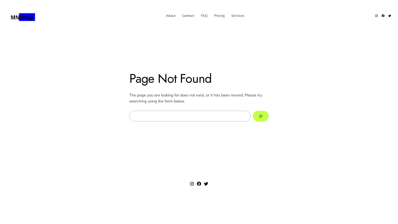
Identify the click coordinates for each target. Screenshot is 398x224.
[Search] (261, 116)
